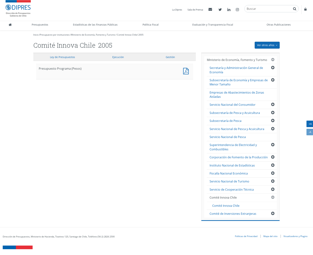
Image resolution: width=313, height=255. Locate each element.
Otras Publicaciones (279, 24)
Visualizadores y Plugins (295, 236)
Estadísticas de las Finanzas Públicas (95, 24)
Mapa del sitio (270, 236)
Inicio (36, 34)
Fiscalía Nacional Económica (229, 173)
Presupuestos (40, 24)
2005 (140, 34)
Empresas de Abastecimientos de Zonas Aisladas (237, 95)
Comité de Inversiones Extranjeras (233, 214)
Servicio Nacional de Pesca (228, 137)
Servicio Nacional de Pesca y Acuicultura (237, 129)
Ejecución (118, 57)
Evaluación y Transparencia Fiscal (212, 24)
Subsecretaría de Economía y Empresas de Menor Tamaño (239, 82)
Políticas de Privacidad (246, 236)
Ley (62, 57)
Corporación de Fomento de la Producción (239, 157)
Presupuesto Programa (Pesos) (186, 71)
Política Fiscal (151, 24)
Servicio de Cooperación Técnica (232, 190)
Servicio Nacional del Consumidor (233, 105)
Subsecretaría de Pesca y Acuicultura (235, 113)
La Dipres (177, 9)
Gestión (170, 57)
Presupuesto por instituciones (55, 34)
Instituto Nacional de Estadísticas (232, 165)
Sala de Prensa (195, 9)
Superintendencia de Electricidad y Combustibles (233, 147)
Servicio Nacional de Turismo (229, 181)
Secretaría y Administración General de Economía (236, 70)
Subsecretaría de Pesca (225, 121)
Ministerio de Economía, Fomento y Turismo (93, 34)
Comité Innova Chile (127, 34)
